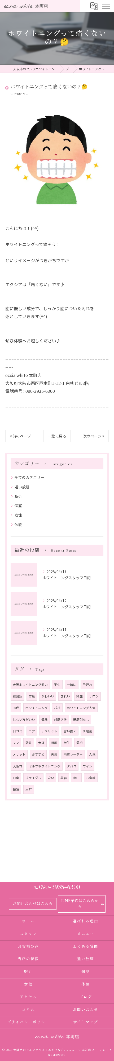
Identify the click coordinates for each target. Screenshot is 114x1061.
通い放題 (22, 486)
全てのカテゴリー (29, 477)
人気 (92, 754)
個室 (18, 505)
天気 (54, 754)
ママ (16, 743)
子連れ (87, 684)
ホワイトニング (36, 708)
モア (32, 731)
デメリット (49, 731)
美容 (63, 778)
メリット (19, 754)
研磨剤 (87, 731)
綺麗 (79, 696)
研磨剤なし (81, 719)
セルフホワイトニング (44, 766)
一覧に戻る (57, 435)
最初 (79, 743)
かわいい (47, 696)
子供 (57, 684)
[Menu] (106, 6)
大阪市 (17, 766)
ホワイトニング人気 (81, 708)
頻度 (54, 743)
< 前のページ (20, 435)
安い (51, 778)
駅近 (18, 496)
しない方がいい (24, 719)
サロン (94, 696)
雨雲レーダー (73, 754)
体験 (18, 524)
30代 (16, 708)
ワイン (87, 766)
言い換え (70, 731)
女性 (18, 515)
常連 (32, 696)
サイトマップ (85, 1022)
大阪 (41, 743)
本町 (28, 789)
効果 (28, 743)
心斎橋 (90, 778)
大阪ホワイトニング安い (30, 684)
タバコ (71, 766)
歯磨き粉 (60, 719)
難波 (16, 789)
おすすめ (38, 754)
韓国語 (17, 696)
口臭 (16, 778)
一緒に (71, 684)
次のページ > (93, 435)
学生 (67, 743)
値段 (44, 719)
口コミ (17, 731)
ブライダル (33, 778)
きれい (65, 696)
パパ (57, 708)
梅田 (76, 778)
